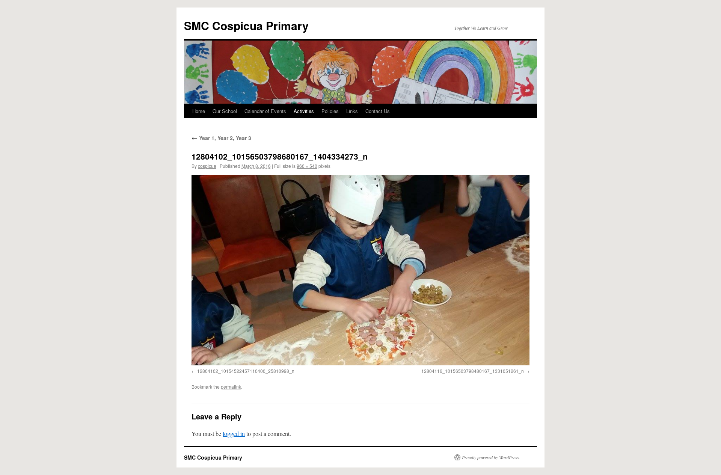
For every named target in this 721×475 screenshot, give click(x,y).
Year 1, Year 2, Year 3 (221, 138)
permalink (231, 386)
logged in (234, 433)
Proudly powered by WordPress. (491, 457)
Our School (225, 111)
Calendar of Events (265, 111)
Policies (330, 111)
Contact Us (377, 111)
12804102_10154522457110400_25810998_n (245, 371)
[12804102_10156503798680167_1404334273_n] (360, 270)
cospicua (207, 166)
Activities (304, 111)
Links (352, 111)
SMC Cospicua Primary (246, 25)
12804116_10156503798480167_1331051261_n (472, 371)
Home (198, 111)
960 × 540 (307, 166)
